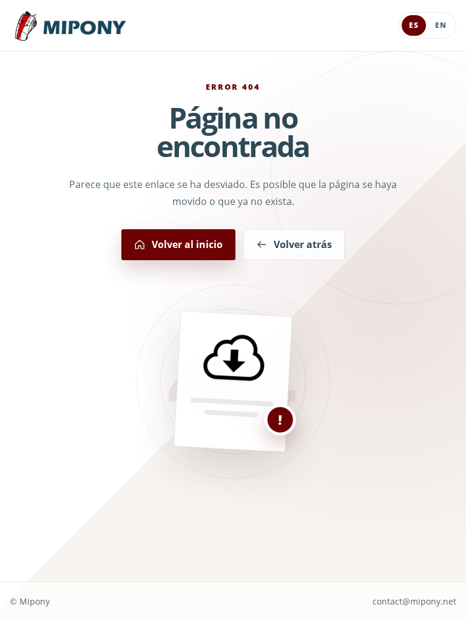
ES (414, 25)
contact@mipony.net (414, 601)
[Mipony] (70, 25)
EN (441, 25)
